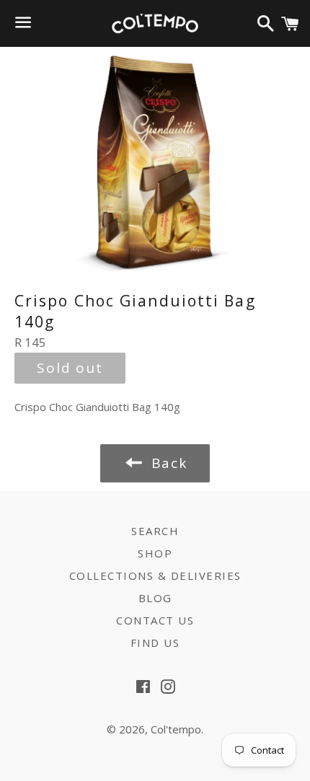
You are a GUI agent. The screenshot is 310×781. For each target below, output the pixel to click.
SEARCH (155, 531)
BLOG (155, 598)
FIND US (155, 642)
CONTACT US (155, 620)
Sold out (70, 367)
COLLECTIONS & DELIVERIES (155, 575)
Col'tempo (176, 729)
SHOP (155, 553)
